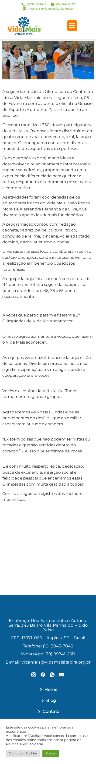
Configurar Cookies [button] (23, 753)
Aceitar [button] (50, 753)
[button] (72, 25)
